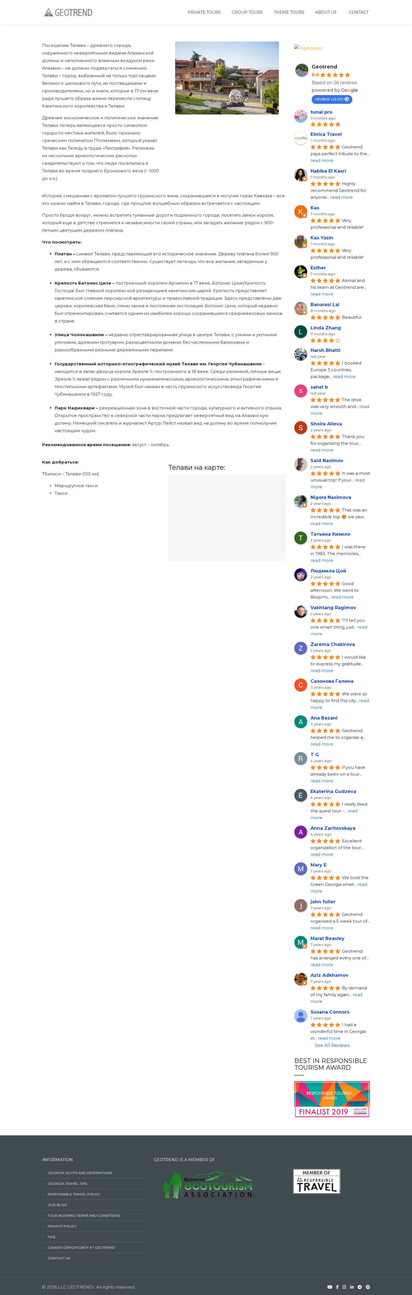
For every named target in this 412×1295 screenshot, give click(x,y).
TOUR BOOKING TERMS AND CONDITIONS (84, 1215)
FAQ (51, 1237)
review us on (329, 99)
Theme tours (289, 12)
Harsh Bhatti (325, 350)
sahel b (319, 387)
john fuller (323, 901)
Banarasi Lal (325, 304)
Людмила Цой (328, 571)
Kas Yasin (322, 237)
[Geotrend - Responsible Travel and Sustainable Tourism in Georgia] (67, 11)
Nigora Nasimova (331, 497)
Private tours (204, 12)
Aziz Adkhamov (329, 975)
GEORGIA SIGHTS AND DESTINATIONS (80, 1173)
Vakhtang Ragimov (333, 607)
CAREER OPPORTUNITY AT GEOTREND (81, 1247)
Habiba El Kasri (328, 171)
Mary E (319, 865)
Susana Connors (330, 1012)
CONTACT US (59, 1258)
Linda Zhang (326, 328)
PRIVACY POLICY (62, 1226)
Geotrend (324, 67)
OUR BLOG (57, 1205)
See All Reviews (332, 1045)
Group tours (247, 12)
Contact (359, 12)
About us (326, 12)
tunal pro (321, 112)
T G (315, 754)
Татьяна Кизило (330, 534)
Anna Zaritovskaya (333, 828)
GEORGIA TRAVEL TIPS (67, 1183)
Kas (315, 207)
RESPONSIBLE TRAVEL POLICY (74, 1194)
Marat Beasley (327, 938)
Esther (318, 268)
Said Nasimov (327, 460)
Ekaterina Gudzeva (333, 791)
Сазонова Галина (332, 681)
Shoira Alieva (326, 424)
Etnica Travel (326, 134)
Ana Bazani (324, 718)
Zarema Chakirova (333, 644)
